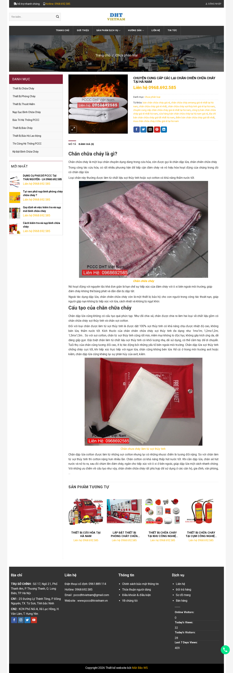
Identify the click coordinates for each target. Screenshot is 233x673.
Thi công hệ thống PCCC (27, 143)
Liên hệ (155, 30)
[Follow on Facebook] (14, 620)
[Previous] (68, 523)
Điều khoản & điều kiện (136, 595)
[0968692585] (225, 650)
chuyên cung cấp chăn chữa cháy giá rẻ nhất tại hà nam (162, 110)
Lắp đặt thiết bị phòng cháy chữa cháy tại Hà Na (124, 534)
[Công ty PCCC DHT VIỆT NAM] (116, 16)
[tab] (72, 144)
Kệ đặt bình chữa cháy (26, 151)
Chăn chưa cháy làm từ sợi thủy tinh (143, 449)
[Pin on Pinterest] (157, 130)
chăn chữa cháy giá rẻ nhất (153, 106)
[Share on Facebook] (136, 130)
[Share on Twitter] (143, 130)
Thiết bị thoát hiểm (24, 104)
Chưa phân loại (126, 55)
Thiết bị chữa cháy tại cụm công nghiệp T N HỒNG (201, 534)
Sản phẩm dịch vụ (107, 30)
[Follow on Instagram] (21, 620)
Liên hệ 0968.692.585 (36, 183)
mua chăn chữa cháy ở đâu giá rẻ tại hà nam (156, 121)
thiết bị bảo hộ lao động (27, 135)
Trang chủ (62, 30)
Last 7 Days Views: (186, 642)
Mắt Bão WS (140, 668)
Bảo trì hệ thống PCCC (26, 120)
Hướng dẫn (134, 30)
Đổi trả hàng (183, 589)
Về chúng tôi (130, 600)
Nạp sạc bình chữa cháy (27, 112)
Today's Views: (184, 622)
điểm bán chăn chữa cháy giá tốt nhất (195, 117)
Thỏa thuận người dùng (136, 589)
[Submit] (57, 17)
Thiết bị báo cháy (23, 128)
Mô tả (72, 144)
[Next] (218, 523)
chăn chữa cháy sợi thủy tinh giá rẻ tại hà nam (191, 106)
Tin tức (172, 30)
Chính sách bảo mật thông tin (140, 584)
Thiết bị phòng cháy (24, 96)
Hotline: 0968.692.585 (58, 3)
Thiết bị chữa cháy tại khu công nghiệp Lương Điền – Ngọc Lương (163, 534)
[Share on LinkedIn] (164, 130)
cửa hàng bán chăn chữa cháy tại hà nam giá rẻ (183, 113)
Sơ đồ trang (183, 595)
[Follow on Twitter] (27, 620)
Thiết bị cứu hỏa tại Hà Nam (85, 534)
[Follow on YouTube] (34, 620)
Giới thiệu (83, 30)
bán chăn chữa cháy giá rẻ (156, 102)
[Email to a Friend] (150, 130)
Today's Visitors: (185, 632)
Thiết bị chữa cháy (23, 88)
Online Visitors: (185, 612)
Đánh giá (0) (86, 144)
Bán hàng (181, 600)
